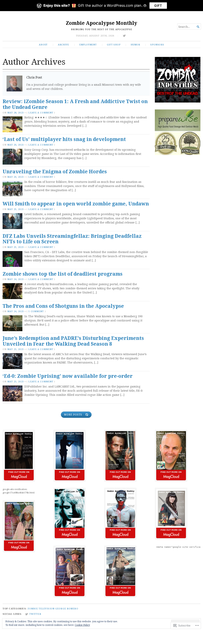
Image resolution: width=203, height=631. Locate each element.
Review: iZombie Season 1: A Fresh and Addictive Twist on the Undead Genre (75, 104)
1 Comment (36, 311)
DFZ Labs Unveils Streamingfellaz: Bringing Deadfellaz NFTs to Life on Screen (72, 239)
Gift (158, 6)
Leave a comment (40, 112)
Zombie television (41, 608)
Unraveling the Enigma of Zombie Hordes (55, 171)
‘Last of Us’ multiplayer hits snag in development (64, 139)
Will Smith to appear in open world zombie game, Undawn (76, 203)
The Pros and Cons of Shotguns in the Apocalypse (63, 306)
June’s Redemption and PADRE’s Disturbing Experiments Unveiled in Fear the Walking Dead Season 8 (73, 341)
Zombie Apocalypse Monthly (101, 23)
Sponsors (157, 44)
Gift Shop (113, 44)
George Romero (66, 608)
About (43, 44)
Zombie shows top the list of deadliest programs (63, 273)
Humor (135, 44)
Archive (63, 44)
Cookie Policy (82, 625)
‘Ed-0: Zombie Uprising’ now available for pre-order (68, 376)
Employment (88, 44)
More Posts (73, 414)
